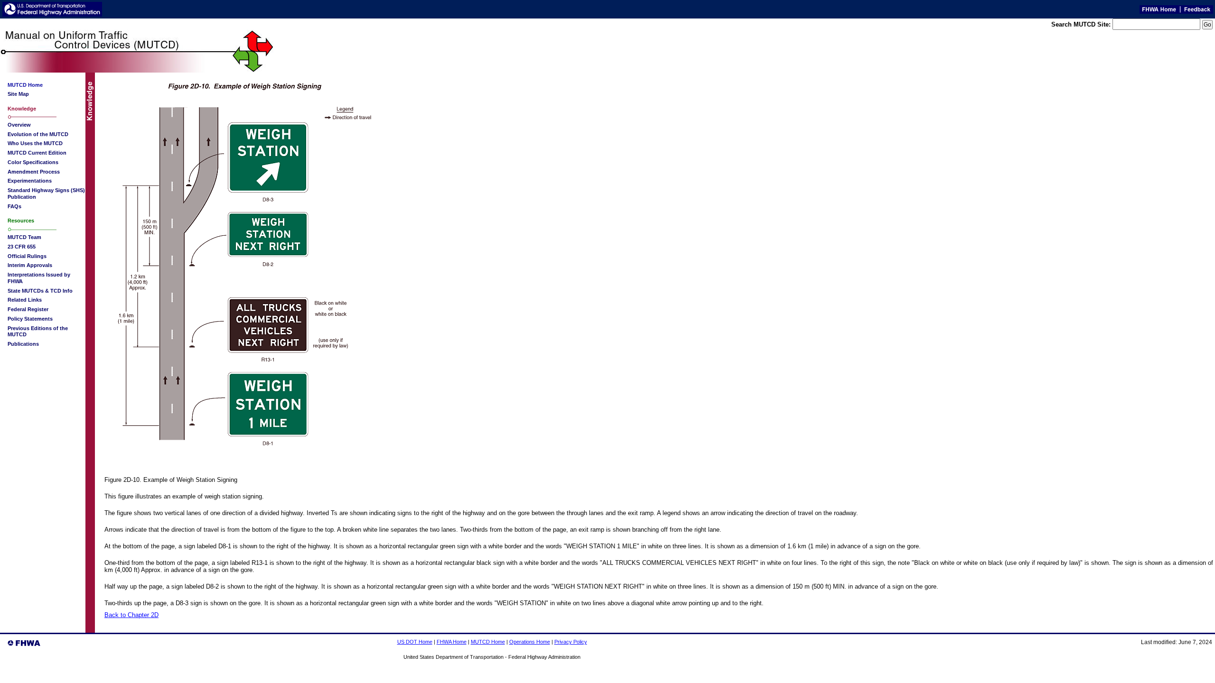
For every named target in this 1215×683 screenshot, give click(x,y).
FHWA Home (452, 642)
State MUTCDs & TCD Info (40, 291)
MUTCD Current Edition (37, 153)
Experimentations (30, 181)
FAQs (14, 206)
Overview (19, 125)
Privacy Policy (570, 642)
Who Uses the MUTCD (35, 143)
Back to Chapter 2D (131, 614)
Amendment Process (34, 172)
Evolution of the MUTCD (38, 134)
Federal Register (28, 309)
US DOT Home (414, 642)
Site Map (18, 94)
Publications (23, 344)
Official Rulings (27, 256)
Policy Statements (30, 319)
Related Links (25, 300)
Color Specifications (33, 162)
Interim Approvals (30, 265)
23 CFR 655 (22, 246)
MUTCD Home (488, 642)
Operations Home (529, 642)
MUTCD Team (24, 237)
